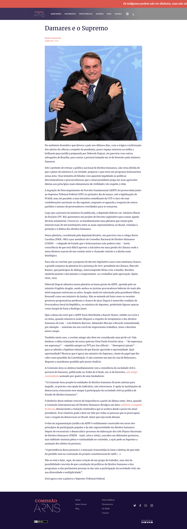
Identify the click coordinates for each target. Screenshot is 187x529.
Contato (105, 513)
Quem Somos (56, 14)
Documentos (70, 14)
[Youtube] (145, 505)
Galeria (118, 14)
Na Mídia (100, 14)
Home (78, 500)
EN (127, 14)
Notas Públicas (85, 14)
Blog (109, 14)
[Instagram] (151, 505)
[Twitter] (134, 505)
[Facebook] (140, 505)
